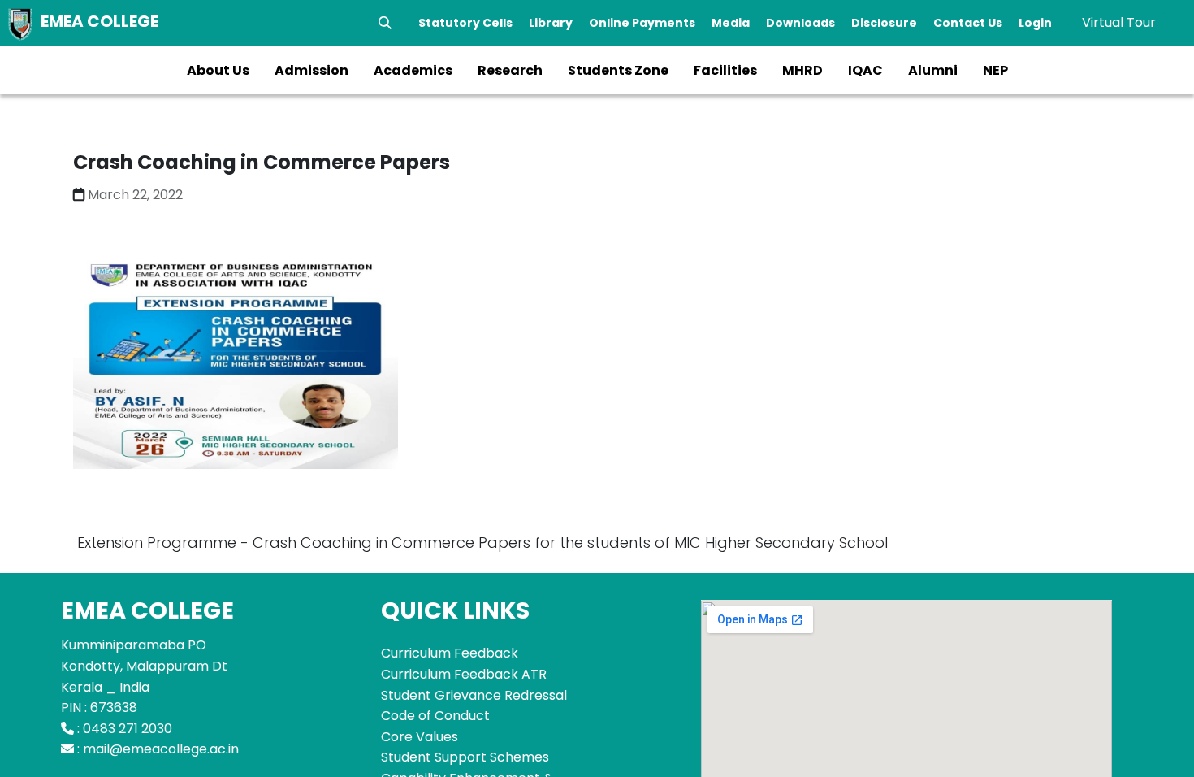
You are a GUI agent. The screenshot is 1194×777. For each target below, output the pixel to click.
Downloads (800, 23)
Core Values (419, 736)
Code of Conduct (435, 715)
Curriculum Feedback (449, 653)
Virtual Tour (1119, 22)
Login (1035, 23)
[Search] (385, 22)
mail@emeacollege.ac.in (161, 749)
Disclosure (884, 23)
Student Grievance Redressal (474, 695)
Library (551, 23)
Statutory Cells (465, 23)
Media (731, 23)
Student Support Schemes (465, 757)
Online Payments (642, 23)
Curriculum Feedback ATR (464, 674)
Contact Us (967, 23)
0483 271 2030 (127, 728)
